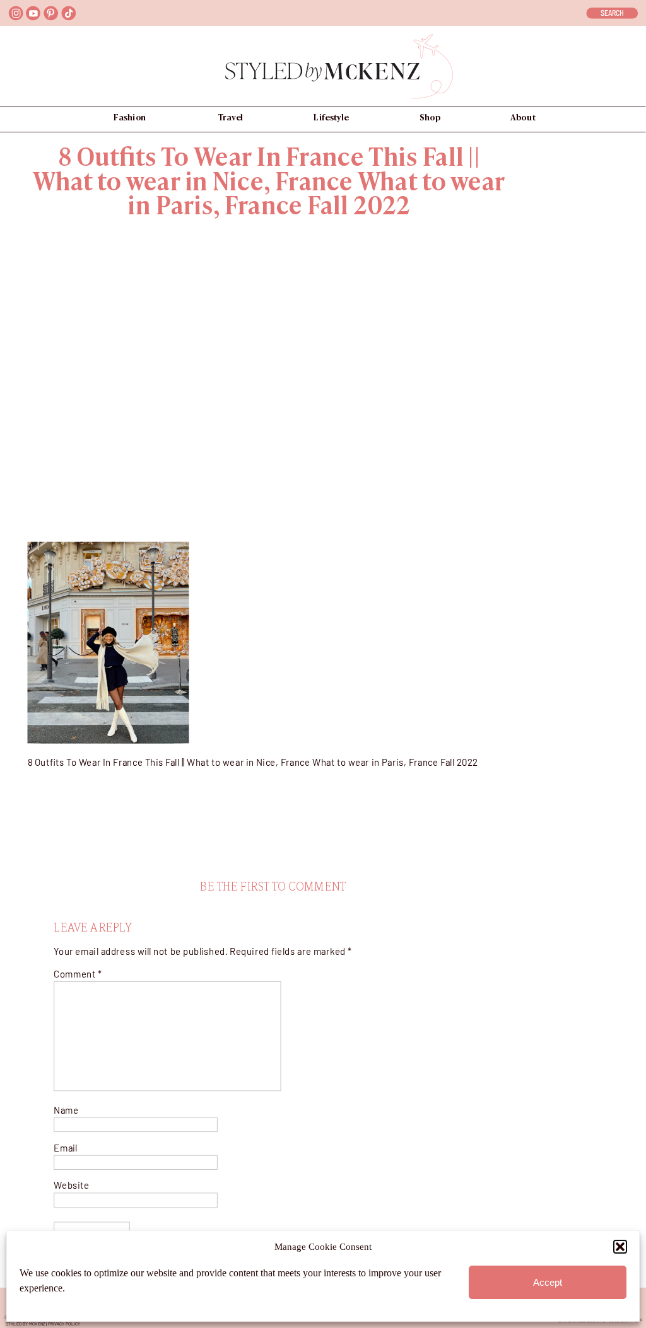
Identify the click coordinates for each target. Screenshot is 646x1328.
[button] (620, 1246)
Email (66, 1148)
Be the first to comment (273, 887)
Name (66, 1110)
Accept (547, 1282)
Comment (78, 974)
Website (71, 1186)
